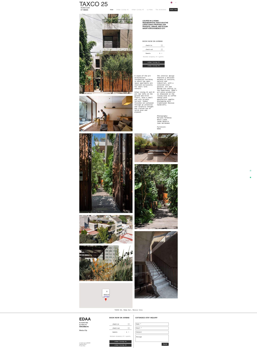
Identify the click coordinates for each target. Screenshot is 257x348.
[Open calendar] (162, 45)
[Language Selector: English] (173, 3)
